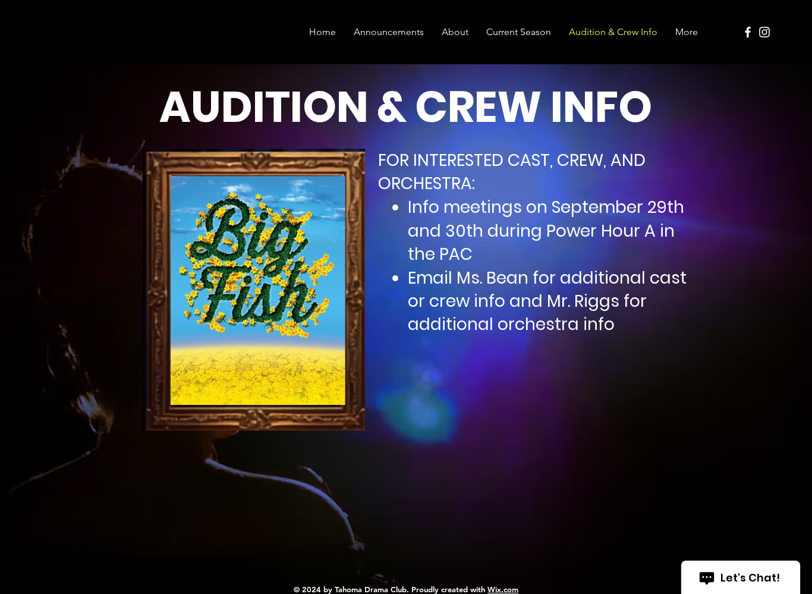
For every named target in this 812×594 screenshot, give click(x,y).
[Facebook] (748, 32)
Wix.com (502, 589)
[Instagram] (764, 32)
